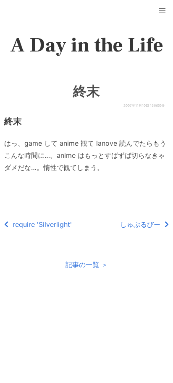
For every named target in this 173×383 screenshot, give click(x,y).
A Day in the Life (86, 45)
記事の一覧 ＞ (87, 264)
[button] (162, 11)
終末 (86, 91)
